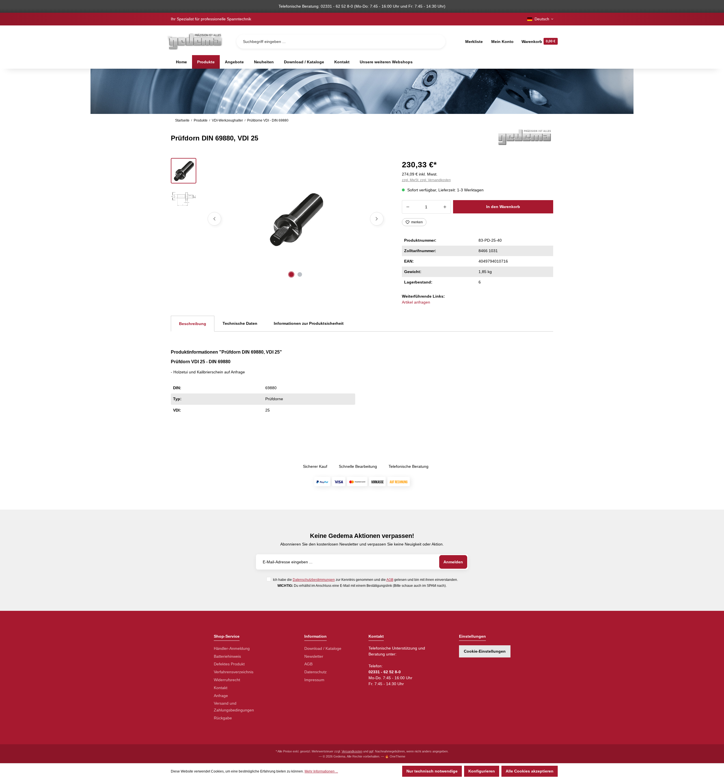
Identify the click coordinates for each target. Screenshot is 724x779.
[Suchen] (437, 41)
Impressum (314, 680)
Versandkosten (352, 751)
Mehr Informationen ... (321, 771)
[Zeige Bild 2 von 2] (300, 274)
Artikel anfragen (416, 302)
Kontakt (220, 687)
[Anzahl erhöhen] (445, 207)
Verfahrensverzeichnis (233, 672)
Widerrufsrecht (227, 680)
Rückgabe (223, 718)
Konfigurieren (481, 771)
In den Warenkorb (503, 206)
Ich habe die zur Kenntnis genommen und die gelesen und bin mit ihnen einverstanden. (365, 579)
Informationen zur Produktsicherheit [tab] (309, 323)
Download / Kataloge (322, 648)
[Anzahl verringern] (407, 207)
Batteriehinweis (227, 656)
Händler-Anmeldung (232, 648)
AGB (389, 579)
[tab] (192, 324)
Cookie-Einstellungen (485, 651)
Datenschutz (315, 672)
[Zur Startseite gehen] (194, 41)
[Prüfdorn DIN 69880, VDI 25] (295, 218)
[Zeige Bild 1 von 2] (291, 274)
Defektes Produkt (229, 664)
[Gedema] (525, 137)
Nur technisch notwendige (432, 771)
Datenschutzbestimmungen (314, 579)
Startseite (182, 120)
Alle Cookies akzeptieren (529, 771)
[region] (279, 219)
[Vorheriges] (214, 219)
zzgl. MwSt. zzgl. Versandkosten (426, 180)
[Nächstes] (376, 219)
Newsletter (313, 656)
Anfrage (221, 695)
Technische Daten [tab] (240, 323)
